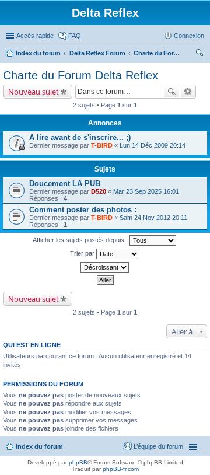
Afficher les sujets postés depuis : (81, 239)
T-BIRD (102, 145)
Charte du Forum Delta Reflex (157, 53)
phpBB (78, 462)
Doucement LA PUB (64, 183)
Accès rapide (35, 35)
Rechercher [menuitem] (199, 54)
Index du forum (38, 53)
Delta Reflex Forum (97, 53)
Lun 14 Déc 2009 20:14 (153, 145)
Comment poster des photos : (82, 209)
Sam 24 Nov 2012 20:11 (153, 217)
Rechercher (171, 92)
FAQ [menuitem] (74, 35)
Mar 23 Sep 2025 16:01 (146, 191)
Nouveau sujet (33, 91)
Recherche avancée (188, 92)
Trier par (83, 253)
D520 (98, 191)
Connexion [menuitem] (189, 35)
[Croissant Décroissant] (105, 267)
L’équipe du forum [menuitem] (158, 446)
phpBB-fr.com (121, 469)
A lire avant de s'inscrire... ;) (80, 137)
